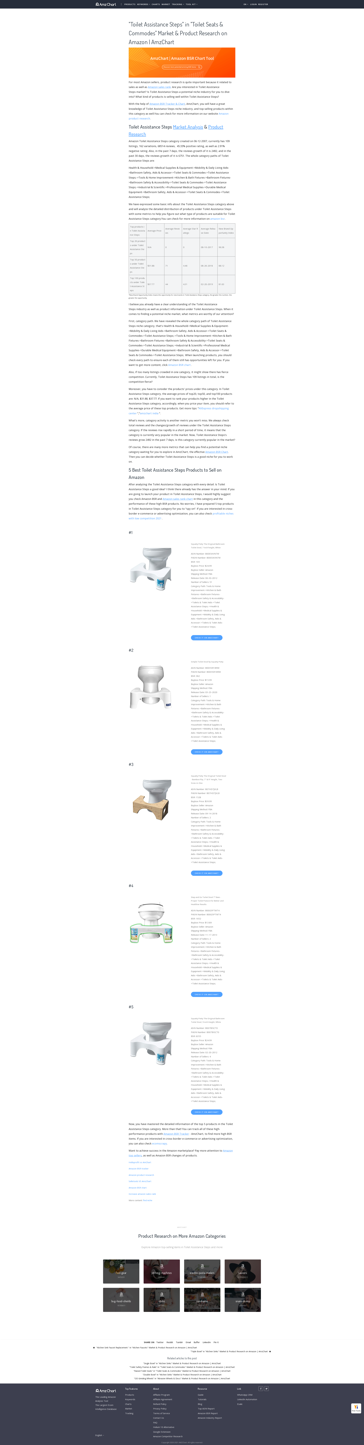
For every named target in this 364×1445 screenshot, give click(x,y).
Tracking (129, 1413)
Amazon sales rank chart (178, 499)
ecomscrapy (159, 1143)
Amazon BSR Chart (216, 452)
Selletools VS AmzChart (140, 1181)
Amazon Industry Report (210, 1417)
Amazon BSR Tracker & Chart (167, 103)
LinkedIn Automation (247, 1399)
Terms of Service (161, 1413)
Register (263, 4)
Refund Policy (159, 1404)
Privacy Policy (160, 1408)
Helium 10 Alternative (163, 1427)
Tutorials (202, 1399)
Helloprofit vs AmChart (140, 1162)
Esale (239, 1404)
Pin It (216, 1342)
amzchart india (149, 413)
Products (130, 4)
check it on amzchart (207, 638)
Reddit (170, 1342)
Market (166, 4)
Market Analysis (188, 127)
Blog (200, 1404)
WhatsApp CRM (244, 1394)
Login (253, 4)
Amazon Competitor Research (168, 1436)
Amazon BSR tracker (139, 1168)
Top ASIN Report (206, 1408)
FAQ (155, 1422)
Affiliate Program (161, 1394)
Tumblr (179, 1342)
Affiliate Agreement (162, 1399)
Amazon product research (141, 1175)
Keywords (130, 1399)
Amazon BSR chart (179, 365)
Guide (200, 1394)
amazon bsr (217, 218)
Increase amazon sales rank (142, 1193)
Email (188, 1342)
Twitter (160, 1342)
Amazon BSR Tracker (176, 1133)
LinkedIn (207, 1342)
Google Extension (161, 1431)
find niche (147, 1200)
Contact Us (158, 1417)
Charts (156, 4)
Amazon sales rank (159, 87)
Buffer (197, 1342)
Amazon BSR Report (208, 1413)
